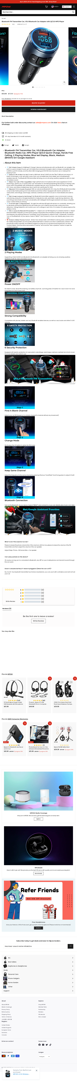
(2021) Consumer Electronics (18, 719)
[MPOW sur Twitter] (47, 1045)
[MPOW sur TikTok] (50, 1045)
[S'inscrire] (70, 946)
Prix (3, 91)
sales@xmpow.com (43, 123)
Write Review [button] (10, 601)
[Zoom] (64, 82)
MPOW (10, 674)
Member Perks (42, 1007)
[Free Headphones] (38, 900)
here (59, 123)
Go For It (38, 928)
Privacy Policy (6, 1009)
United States (6, 1025)
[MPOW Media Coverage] (38, 791)
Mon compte (42, 1017)
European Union (6, 1030)
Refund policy (6, 1012)
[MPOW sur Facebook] (39, 1045)
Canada (4, 1035)
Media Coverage (7, 1007)
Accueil (4, 18)
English (66, 6)
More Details (38, 873)
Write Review (38, 621)
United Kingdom (6, 1027)
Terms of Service (7, 1017)
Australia (4, 1032)
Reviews (40, 1012)
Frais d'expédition (6, 98)
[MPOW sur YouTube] (43, 1045)
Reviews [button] (7, 609)
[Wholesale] (38, 845)
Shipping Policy (6, 1014)
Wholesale (41, 1014)
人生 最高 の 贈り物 (7, 1019)
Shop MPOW (42, 1004)
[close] (36, 1070)
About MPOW (5, 1004)
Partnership (41, 1009)
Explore (38, 819)
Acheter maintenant (38, 109)
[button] (6, 24)
